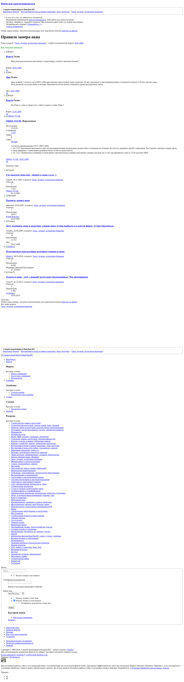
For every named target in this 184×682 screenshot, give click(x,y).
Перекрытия (16, 432)
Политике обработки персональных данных (150, 668)
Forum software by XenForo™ (24, 655)
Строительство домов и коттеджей (26, 423)
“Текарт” (70, 650)
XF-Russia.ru (14, 657)
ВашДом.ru (11, 359)
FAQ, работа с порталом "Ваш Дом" (26, 547)
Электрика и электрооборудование (26, 482)
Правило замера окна (18, 200)
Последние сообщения (20, 376)
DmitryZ (9, 256)
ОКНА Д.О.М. (14, 121)
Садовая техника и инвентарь (23, 529)
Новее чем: (7, 591)
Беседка (14, 552)
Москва (14, 142)
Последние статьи (18, 409)
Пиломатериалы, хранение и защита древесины (31, 502)
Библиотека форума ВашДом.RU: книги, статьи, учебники (36, 536)
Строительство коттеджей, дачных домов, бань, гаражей (35, 425)
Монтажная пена (18, 500)
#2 (7, 93)
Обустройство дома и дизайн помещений (28, 468)
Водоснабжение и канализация (24, 475)
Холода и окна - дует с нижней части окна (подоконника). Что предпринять (47, 277)
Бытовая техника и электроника (24, 538)
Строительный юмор (20, 559)
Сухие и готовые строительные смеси (27, 489)
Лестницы (15, 466)
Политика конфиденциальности (19, 643)
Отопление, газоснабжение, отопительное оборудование (35, 473)
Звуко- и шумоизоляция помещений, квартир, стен (32, 495)
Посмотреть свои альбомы (22, 395)
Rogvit (9, 56)
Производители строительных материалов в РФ (31, 507)
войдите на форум (69, 31)
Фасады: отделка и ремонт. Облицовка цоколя (30, 441)
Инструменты (17, 513)
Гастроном (15, 563)
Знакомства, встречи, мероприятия (26, 554)
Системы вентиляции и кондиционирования (30, 480)
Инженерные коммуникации (23, 470)
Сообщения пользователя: (14, 580)
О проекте (10, 637)
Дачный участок (18, 518)
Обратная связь (12, 628)
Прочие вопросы (18, 545)
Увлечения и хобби (19, 556)
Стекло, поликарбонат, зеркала (24, 464)
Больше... (12, 620)
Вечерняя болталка (19, 550)
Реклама (9, 632)
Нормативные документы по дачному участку (30, 531)
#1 (7, 70)
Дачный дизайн (17, 522)
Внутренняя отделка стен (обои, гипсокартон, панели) (34, 448)
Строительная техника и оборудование (27, 516)
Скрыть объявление (14, 26)
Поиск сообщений (19, 374)
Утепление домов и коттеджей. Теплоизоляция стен (33, 439)
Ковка (13, 509)
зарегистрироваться (37, 20)
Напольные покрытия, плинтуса (25, 450)
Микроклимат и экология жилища (25, 461)
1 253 (13, 133)
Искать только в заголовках (28, 575)
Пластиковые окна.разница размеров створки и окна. (35, 251)
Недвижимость (17, 540)
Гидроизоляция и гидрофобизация (25, 491)
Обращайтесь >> (34, 24)
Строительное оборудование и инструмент (29, 511)
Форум (9, 362)
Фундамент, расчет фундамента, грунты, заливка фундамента (37, 430)
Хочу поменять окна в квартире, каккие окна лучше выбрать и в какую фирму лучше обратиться (60, 226)
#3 (7, 114)
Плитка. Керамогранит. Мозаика (25, 457)
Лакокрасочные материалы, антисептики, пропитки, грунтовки (38, 493)
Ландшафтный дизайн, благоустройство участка (31, 527)
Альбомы (10, 380)
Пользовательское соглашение (19, 641)
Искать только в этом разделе (28, 601)
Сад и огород (16, 520)
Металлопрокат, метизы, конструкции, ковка (30, 504)
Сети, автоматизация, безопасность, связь (29, 484)
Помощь (9, 645)
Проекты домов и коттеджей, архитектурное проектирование (37, 428)
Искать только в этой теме (27, 598)
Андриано (10, 293)
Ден (8, 77)
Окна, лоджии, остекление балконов (30, 43)
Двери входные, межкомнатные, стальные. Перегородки (35, 455)
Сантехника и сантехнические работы (27, 477)
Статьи (9, 397)
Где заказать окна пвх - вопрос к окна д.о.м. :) (31, 175)
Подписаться (16, 378)
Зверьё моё (15, 561)
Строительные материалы (22, 486)
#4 (7, 161)
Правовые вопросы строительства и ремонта (30, 543)
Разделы (9, 411)
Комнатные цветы (19, 525)
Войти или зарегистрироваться (18, 3)
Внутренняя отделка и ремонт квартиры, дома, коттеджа (35, 446)
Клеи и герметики (19, 498)
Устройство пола (18, 434)
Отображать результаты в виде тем (36, 603)
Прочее (14, 534)
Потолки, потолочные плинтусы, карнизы (29, 452)
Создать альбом (17, 392)
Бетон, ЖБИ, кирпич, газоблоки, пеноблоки (30, 437)
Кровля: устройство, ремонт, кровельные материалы (33, 443)
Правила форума (13, 630)
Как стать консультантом (11, 47)
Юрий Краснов (12, 217)
